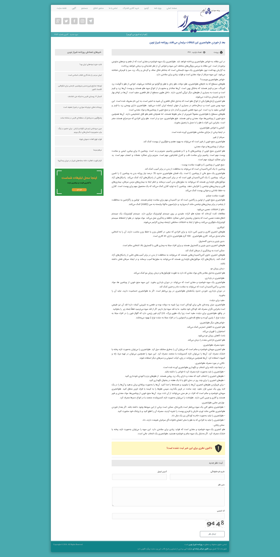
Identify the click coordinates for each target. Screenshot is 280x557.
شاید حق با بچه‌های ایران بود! (91, 64)
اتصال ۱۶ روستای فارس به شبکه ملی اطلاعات (85, 96)
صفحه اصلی (172, 8)
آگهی (74, 8)
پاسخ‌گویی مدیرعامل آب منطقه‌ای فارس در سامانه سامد (81, 118)
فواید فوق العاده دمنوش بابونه (90, 139)
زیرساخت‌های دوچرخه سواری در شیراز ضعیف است (82, 107)
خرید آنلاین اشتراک (131, 8)
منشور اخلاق (98, 8)
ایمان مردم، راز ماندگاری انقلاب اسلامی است (85, 75)
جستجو (84, 8)
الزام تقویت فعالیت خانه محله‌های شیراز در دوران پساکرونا (80, 160)
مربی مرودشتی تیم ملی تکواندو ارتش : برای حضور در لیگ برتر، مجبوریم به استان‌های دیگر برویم (80, 130)
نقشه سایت (62, 8)
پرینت (216, 52)
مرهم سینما (97, 150)
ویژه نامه (157, 8)
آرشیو (146, 8)
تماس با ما (113, 8)
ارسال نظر (212, 534)
